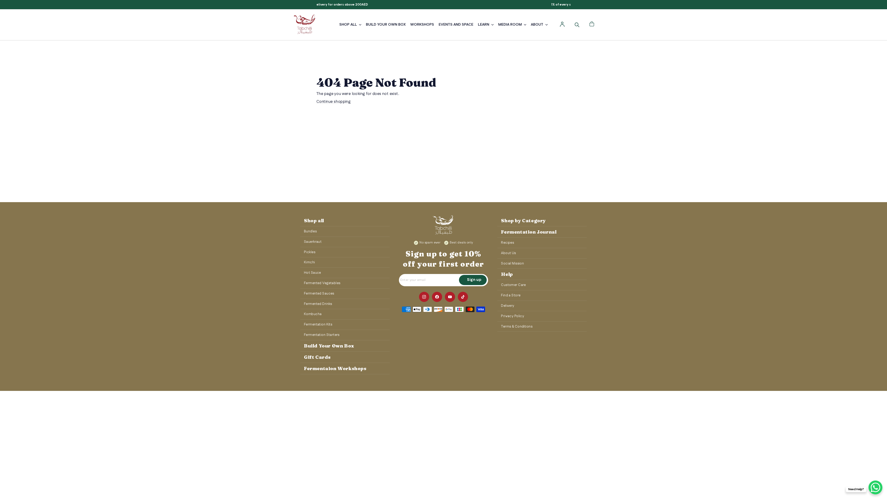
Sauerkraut (313, 241)
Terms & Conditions (516, 326)
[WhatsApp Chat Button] (875, 487)
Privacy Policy (512, 316)
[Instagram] (424, 297)
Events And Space (456, 24)
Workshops (422, 24)
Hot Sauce (312, 272)
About (537, 24)
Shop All (348, 24)
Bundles (310, 231)
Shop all (314, 220)
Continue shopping (333, 101)
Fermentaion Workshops (335, 368)
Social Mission (512, 263)
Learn (484, 24)
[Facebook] (437, 297)
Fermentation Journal (528, 232)
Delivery (507, 305)
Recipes (507, 242)
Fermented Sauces (319, 293)
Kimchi (309, 262)
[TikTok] (463, 297)
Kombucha (313, 314)
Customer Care (513, 285)
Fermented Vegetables (322, 283)
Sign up (474, 280)
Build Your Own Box (329, 346)
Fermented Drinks (318, 303)
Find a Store (510, 295)
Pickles (309, 252)
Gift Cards (317, 357)
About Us (508, 253)
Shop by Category (523, 220)
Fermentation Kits (318, 324)
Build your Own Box (386, 24)
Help (507, 274)
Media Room (510, 24)
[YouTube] (450, 297)
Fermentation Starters (322, 334)
